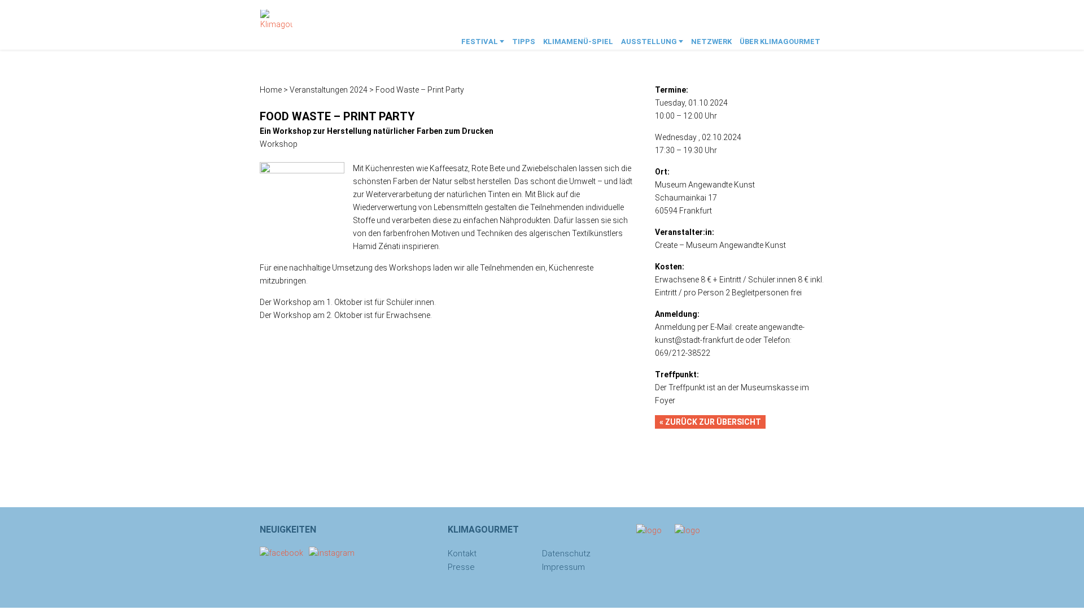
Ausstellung (649, 41)
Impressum (563, 567)
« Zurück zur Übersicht (710, 421)
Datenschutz (566, 553)
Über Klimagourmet (780, 41)
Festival (479, 41)
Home (271, 89)
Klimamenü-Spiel (578, 41)
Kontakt (462, 553)
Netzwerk (711, 41)
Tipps (523, 41)
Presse (461, 567)
